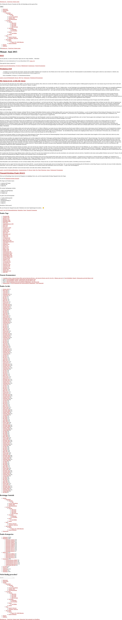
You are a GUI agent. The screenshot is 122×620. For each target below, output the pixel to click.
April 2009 (5, 420)
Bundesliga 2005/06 (10, 541)
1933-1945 (13, 24)
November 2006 (6, 456)
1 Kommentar (34, 210)
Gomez (6, 230)
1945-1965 (13, 25)
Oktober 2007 (6, 442)
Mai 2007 (5, 449)
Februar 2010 (6, 407)
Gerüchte (6, 229)
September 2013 (6, 352)
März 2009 (5, 421)
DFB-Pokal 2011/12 (10, 556)
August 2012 (6, 369)
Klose (5, 235)
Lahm (5, 236)
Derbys (10, 40)
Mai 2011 (5, 388)
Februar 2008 (6, 437)
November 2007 (6, 441)
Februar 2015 (6, 331)
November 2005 (6, 472)
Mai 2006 (5, 464)
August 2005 (6, 475)
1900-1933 (13, 23)
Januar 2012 (5, 378)
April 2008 (5, 435)
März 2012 (5, 375)
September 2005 (6, 474)
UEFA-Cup (6, 260)
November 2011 (6, 380)
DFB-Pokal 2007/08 (10, 555)
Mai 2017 (5, 298)
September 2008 (6, 428)
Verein (36, 65)
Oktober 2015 (6, 321)
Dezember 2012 (6, 364)
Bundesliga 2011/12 (10, 548)
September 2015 (6, 322)
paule (1, 65)
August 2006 (6, 460)
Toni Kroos (6, 258)
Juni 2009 (5, 417)
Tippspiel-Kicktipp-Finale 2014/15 (12, 173)
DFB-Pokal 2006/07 (10, 553)
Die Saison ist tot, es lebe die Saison (12, 81)
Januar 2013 (5, 362)
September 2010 (6, 398)
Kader (34, 170)
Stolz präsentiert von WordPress (32, 619)
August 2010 (6, 399)
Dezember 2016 (6, 304)
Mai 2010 (5, 403)
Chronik (10, 21)
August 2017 (6, 295)
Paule (5, 243)
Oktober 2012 (6, 366)
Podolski (6, 244)
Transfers (6, 259)
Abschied (6, 216)
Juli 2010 (5, 401)
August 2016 (6, 309)
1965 (12, 15)
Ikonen (10, 32)
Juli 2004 (5, 492)
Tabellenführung (7, 255)
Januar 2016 (5, 317)
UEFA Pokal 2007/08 (10, 565)
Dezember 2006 (6, 455)
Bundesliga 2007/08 (10, 543)
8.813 (2, 55)
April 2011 (5, 389)
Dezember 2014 (6, 333)
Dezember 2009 (6, 409)
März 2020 (5, 290)
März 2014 (5, 345)
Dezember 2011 (6, 379)
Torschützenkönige (12, 19)
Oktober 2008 (6, 427)
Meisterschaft (7, 240)
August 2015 (6, 323)
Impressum (5, 9)
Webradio (5, 570)
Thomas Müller (7, 256)
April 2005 (5, 480)
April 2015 (5, 328)
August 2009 (6, 414)
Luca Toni (6, 239)
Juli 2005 (5, 477)
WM (5, 272)
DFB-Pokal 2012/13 (10, 557)
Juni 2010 (5, 402)
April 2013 (5, 359)
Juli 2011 (5, 385)
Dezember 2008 (6, 425)
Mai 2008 (5, 434)
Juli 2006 (5, 461)
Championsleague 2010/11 (12, 561)
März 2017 (5, 300)
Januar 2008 (5, 439)
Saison (48, 170)
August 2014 (6, 338)
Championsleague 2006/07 (12, 560)
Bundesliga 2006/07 (10, 542)
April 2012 (5, 374)
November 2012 (6, 365)
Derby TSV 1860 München (17, 42)
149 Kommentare (39, 77)
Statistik (4, 11)
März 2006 (5, 467)
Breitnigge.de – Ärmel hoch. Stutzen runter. (9, 1)
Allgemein (10, 65)
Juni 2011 (5, 387)
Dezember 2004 (6, 486)
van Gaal (6, 263)
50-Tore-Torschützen (13, 16)
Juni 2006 (5, 463)
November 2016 (6, 305)
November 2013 (6, 350)
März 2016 (5, 314)
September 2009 (6, 413)
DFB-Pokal (5, 552)
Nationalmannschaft (8, 241)
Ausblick (6, 217)
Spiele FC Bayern (12, 37)
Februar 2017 (6, 301)
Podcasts (5, 567)
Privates (6, 246)
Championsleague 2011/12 (12, 562)
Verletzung (6, 264)
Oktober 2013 (6, 351)
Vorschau (6, 267)
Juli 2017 (5, 296)
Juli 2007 (5, 446)
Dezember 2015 (6, 318)
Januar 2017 (5, 303)
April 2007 (5, 450)
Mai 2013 (5, 357)
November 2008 (6, 426)
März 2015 (5, 329)
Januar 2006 (5, 469)
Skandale (10, 14)
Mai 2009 (5, 418)
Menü (2, 6)
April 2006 (5, 465)
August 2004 (6, 491)
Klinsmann (6, 234)
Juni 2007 (5, 447)
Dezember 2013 (6, 348)
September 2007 (6, 444)
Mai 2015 (5, 327)
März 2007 (5, 451)
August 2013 (6, 354)
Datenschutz (5, 10)
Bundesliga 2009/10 (10, 546)
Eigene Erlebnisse (12, 43)
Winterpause (7, 270)
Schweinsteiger (7, 253)
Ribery (6, 248)
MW (20, 77)
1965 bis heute (14, 27)
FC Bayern (8, 20)
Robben (6, 249)
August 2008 (6, 430)
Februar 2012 (6, 376)
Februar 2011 (6, 392)
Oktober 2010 (6, 397)
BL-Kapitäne (14, 30)
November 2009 (6, 411)
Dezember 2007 (6, 440)
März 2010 (5, 406)
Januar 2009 (5, 423)
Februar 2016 (6, 315)
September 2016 (6, 308)
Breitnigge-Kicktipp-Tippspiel (12, 178)
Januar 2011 (5, 393)
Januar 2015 (5, 332)
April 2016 (5, 313)
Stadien (10, 34)
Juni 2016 (5, 310)
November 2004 (6, 487)
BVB (5, 222)
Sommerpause (31, 65)
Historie (4, 44)
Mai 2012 (5, 373)
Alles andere (8, 39)
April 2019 (5, 291)
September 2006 (6, 459)
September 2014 (6, 337)
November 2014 (6, 334)
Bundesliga (8, 13)
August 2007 (6, 445)
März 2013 (5, 360)
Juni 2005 (5, 478)
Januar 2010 (5, 408)
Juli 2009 (5, 416)
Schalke (6, 250)
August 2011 (6, 384)
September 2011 (6, 383)
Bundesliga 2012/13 (10, 550)
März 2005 (5, 482)
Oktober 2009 (6, 412)
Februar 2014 (6, 346)
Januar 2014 (5, 347)
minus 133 (32, 61)
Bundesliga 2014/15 (10, 551)
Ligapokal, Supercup (13, 38)
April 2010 (5, 404)
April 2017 (5, 299)
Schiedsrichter (7, 251)
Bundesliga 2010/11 (10, 547)
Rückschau (43, 170)
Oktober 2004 (6, 488)
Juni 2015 (5, 326)
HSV (5, 232)
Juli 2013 (5, 355)
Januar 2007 (5, 454)
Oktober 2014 (6, 336)
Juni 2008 (5, 432)
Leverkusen (6, 237)
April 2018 (5, 293)
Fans (14, 65)
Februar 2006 (6, 468)
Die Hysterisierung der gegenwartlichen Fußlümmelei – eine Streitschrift (23, 282)
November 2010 (6, 395)
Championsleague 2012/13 (12, 563)
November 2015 (6, 319)
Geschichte (10, 28)
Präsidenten (13, 29)
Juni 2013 (5, 356)
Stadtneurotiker (6, 283)
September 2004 (6, 489)
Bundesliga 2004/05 (10, 539)
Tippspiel (29, 210)
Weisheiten (10, 77)
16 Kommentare (41, 65)
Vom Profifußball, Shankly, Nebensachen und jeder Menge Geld (78, 278)
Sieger (24, 210)
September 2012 (6, 368)
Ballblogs (5, 46)
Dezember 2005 (6, 470)
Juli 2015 (5, 324)
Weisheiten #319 (6, 69)
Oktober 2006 (6, 458)
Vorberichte (6, 265)
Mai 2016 (5, 312)
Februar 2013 (6, 361)
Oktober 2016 (6, 307)
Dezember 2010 (6, 394)
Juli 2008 (5, 431)
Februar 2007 (6, 453)
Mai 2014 (5, 342)
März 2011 (5, 390)
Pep (22, 77)
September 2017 (6, 294)
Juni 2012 (5, 371)
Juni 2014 (5, 341)
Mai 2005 (5, 479)
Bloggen (6, 218)
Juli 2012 (5, 370)
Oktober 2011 (6, 381)
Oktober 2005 (6, 473)
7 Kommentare (59, 170)
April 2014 (5, 343)
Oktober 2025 (6, 289)
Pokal (7, 35)
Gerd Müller (14, 33)
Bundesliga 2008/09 (10, 544)
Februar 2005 (6, 483)
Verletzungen (27, 77)
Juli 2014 (5, 340)
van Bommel (7, 262)
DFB (5, 225)
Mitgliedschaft (24, 65)
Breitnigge (15, 210)
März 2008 (5, 436)
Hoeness (6, 231)
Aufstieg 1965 (11, 18)
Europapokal (6, 558)
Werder (6, 269)
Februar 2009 (6, 422)
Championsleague (23, 170)
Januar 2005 (5, 484)
